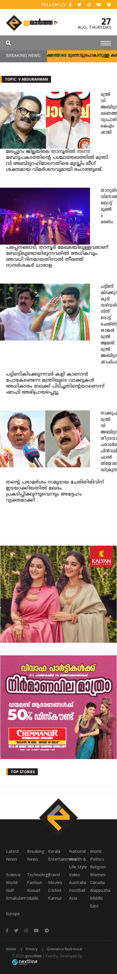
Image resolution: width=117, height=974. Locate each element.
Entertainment (58, 859)
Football (77, 890)
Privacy (32, 949)
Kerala (54, 851)
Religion (98, 867)
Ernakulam (16, 898)
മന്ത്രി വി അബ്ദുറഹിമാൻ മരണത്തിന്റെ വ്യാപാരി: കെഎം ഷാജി (108, 114)
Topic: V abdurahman (26, 79)
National (77, 851)
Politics (97, 859)
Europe (13, 913)
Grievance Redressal (64, 949)
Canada (97, 882)
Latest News (12, 855)
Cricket (55, 890)
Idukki (32, 898)
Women (97, 874)
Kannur (55, 898)
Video (74, 874)
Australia (77, 882)
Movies (55, 882)
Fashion (34, 882)
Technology (37, 874)
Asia (73, 898)
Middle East (96, 902)
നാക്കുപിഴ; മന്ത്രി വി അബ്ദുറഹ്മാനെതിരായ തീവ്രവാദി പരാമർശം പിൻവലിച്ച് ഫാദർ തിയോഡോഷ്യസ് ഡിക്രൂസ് (108, 441)
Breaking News (35, 855)
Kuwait (33, 890)
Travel (54, 874)
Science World (13, 878)
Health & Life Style (78, 863)
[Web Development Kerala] (24, 961)
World (95, 851)
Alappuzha (100, 890)
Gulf (10, 890)
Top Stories (23, 771)
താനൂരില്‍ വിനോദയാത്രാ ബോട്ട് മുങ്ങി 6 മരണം (108, 206)
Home (11, 949)
